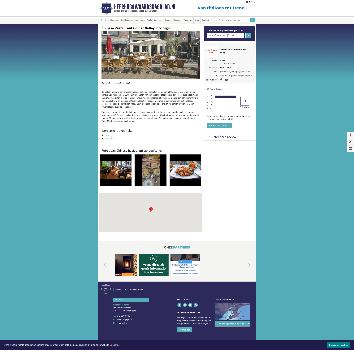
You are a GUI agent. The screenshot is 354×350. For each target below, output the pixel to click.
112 (106, 20)
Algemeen (114, 20)
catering (108, 135)
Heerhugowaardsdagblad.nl (145, 6)
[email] (350, 148)
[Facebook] (179, 305)
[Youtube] (190, 305)
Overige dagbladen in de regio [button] (230, 323)
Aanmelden (184, 329)
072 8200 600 (123, 316)
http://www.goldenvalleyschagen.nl (235, 75)
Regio (149, 20)
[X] (185, 305)
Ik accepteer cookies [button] (338, 345)
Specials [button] (157, 20)
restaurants (110, 138)
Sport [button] (167, 20)
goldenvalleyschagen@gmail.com (235, 71)
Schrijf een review (223, 137)
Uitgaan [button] (176, 20)
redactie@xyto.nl (124, 319)
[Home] (101, 20)
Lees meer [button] (115, 345)
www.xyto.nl (122, 323)
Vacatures (187, 20)
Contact (205, 20)
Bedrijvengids (127, 20)
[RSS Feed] (196, 305)
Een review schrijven (219, 125)
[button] (151, 209)
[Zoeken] (252, 20)
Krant (197, 20)
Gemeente (140, 20)
